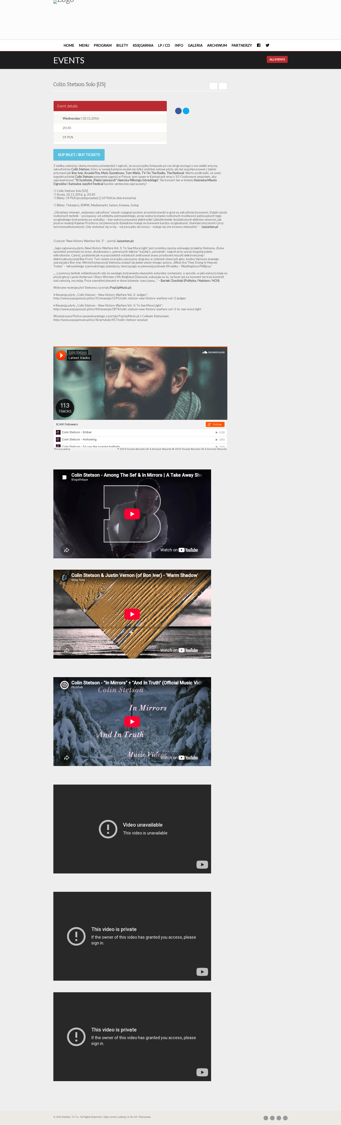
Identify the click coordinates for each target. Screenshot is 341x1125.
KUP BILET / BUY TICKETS (79, 154)
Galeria (195, 45)
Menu (84, 45)
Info (179, 45)
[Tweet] (186, 111)
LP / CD (164, 45)
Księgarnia (143, 45)
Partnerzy (242, 45)
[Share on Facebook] (178, 111)
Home (69, 45)
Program (103, 45)
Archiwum (217, 45)
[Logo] (90, 2)
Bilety (122, 45)
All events (277, 59)
